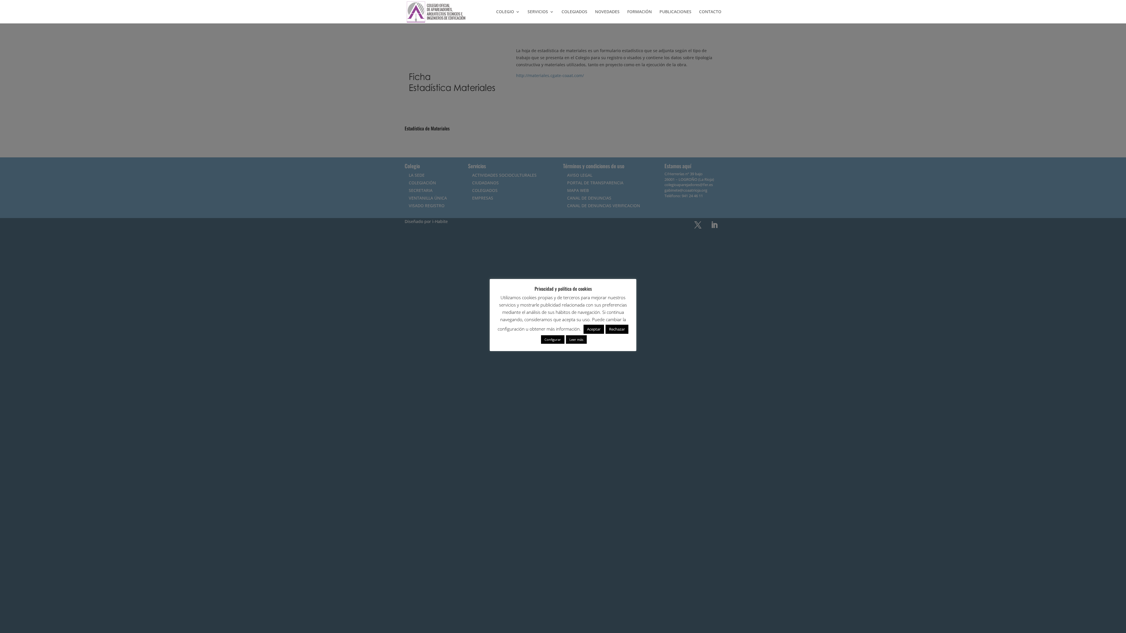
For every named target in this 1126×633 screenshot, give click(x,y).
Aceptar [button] (594, 329)
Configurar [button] (553, 339)
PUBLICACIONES (675, 12)
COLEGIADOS (574, 12)
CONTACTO (710, 12)
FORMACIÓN (639, 12)
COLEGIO (505, 12)
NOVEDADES (607, 12)
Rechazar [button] (617, 329)
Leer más (576, 339)
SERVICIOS (538, 12)
